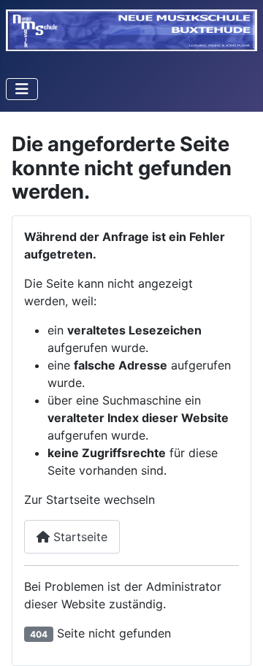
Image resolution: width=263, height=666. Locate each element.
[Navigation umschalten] (22, 89)
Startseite (78, 536)
